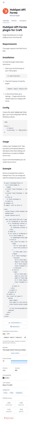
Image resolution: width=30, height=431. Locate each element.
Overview (6, 21)
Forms (5, 393)
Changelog (22, 21)
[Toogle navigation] (4, 2)
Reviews (14, 21)
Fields (11, 393)
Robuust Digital (15, 16)
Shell (4, 334)
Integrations (19, 393)
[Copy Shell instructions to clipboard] (25, 337)
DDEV (8, 334)
